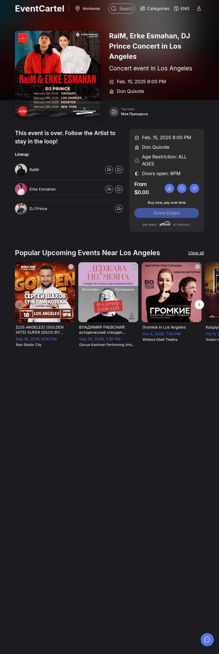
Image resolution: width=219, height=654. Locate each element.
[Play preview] (113, 111)
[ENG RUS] (181, 8)
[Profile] (199, 8)
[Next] (199, 304)
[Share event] (194, 188)
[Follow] (109, 170)
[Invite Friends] (169, 188)
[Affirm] (164, 223)
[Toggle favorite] (181, 188)
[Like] (71, 267)
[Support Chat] (207, 639)
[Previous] (19, 304)
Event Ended (166, 213)
